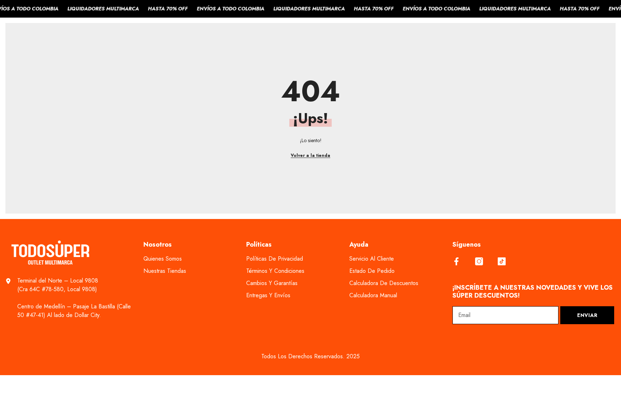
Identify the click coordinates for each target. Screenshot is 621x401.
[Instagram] (479, 261)
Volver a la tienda (310, 155)
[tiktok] (501, 261)
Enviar (587, 315)
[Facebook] (456, 261)
